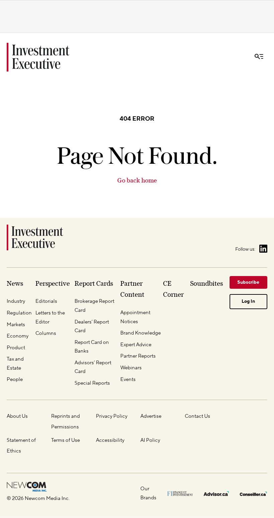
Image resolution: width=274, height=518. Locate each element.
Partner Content (132, 289)
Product (16, 348)
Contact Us (197, 416)
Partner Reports (138, 356)
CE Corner (173, 289)
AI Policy (150, 440)
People (15, 379)
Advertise (150, 416)
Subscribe (248, 282)
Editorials (46, 301)
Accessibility (110, 440)
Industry (16, 301)
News (15, 283)
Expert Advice (135, 345)
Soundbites (206, 283)
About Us (17, 416)
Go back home (137, 180)
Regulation (19, 313)
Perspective (52, 283)
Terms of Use (65, 440)
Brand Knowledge (140, 333)
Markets (16, 324)
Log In (248, 301)
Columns (45, 333)
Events (128, 379)
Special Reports (92, 383)
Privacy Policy (111, 416)
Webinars (131, 368)
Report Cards (94, 283)
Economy (17, 336)
